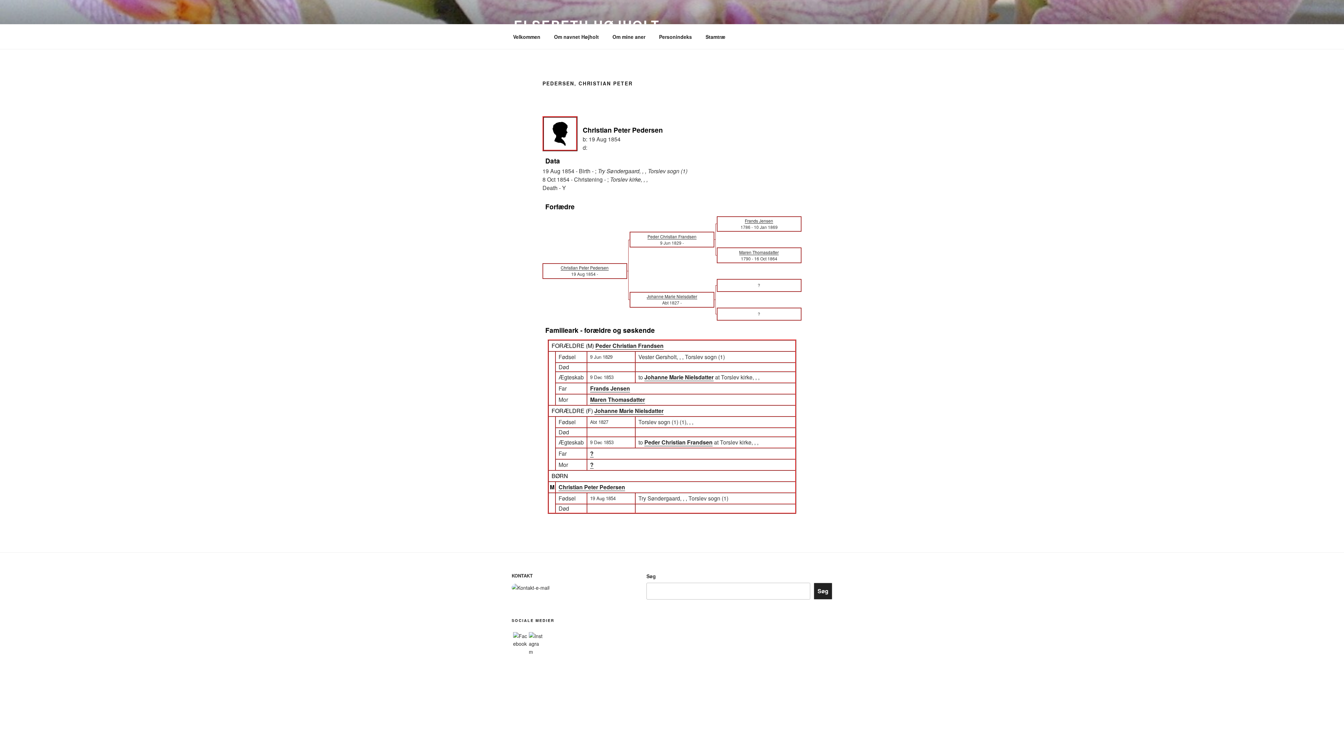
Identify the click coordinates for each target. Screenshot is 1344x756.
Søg (651, 576)
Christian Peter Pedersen (592, 487)
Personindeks (675, 36)
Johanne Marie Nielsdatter (629, 411)
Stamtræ (715, 36)
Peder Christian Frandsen (629, 346)
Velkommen (526, 36)
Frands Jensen (610, 388)
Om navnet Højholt (576, 36)
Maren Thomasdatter (617, 400)
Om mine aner (628, 36)
